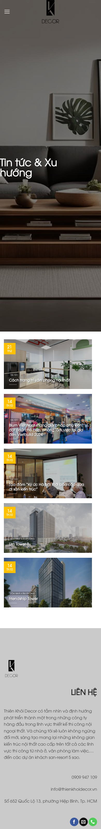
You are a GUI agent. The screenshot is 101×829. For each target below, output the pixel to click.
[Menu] (7, 11)
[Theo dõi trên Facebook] (74, 822)
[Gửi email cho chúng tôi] (83, 822)
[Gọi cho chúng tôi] (93, 822)
